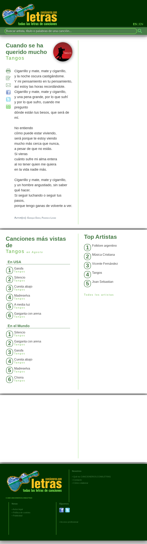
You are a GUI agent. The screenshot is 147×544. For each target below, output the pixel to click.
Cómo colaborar (80, 483)
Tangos (15, 58)
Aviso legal (18, 509)
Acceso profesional (69, 522)
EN (141, 24)
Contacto (77, 480)
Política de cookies (21, 512)
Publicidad (17, 515)
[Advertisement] (112, 426)
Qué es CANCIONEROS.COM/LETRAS (92, 476)
